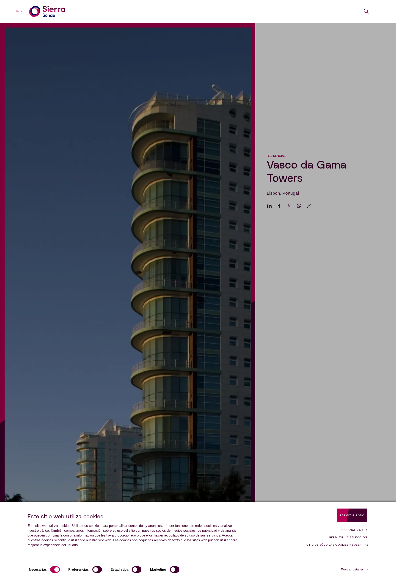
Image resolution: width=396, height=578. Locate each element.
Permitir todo (352, 515)
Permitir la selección (348, 537)
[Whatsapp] (299, 206)
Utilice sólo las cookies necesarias (337, 544)
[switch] (97, 569)
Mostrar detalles (352, 569)
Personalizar (351, 530)
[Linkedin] (269, 206)
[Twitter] (289, 206)
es (17, 11)
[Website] (47, 11)
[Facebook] (279, 206)
